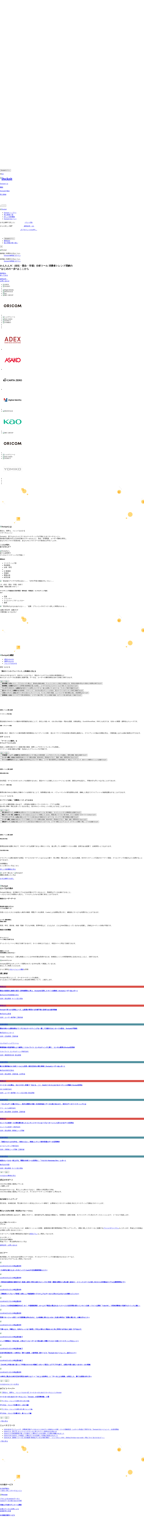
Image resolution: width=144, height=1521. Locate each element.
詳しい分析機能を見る (8, 869)
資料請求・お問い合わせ (8, 1245)
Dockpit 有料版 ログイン (12, 261)
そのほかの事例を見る (8, 1175)
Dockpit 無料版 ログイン (12, 255)
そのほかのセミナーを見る (9, 1384)
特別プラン (34, 1234)
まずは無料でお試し (7, 878)
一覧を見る (4, 1421)
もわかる (9, 659)
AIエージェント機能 (16, 969)
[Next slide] (7, 1172)
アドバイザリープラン (111, 1228)
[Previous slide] (2, 1172)
